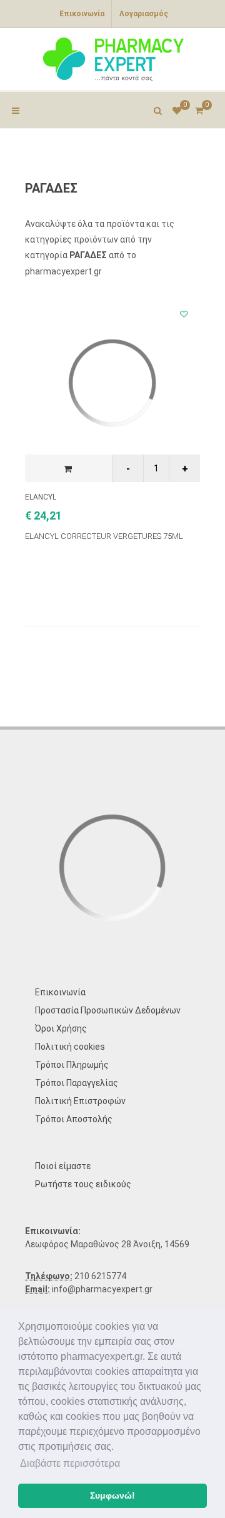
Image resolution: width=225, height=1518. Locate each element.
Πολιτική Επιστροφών (80, 1101)
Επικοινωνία (81, 13)
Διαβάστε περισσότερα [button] (70, 1463)
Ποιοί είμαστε (63, 1166)
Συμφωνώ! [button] (112, 1495)
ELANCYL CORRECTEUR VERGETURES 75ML (104, 536)
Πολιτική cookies (70, 1047)
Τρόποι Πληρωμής (72, 1065)
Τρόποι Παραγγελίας (76, 1083)
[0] (198, 108)
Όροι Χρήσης (61, 1028)
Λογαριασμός (143, 13)
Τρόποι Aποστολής (73, 1119)
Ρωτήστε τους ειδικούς (83, 1184)
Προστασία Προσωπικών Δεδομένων (108, 1010)
